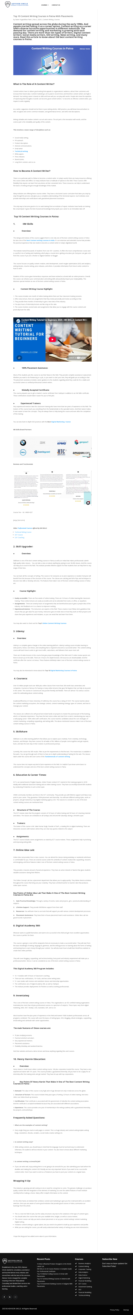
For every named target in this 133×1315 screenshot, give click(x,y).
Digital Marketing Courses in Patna (63, 670)
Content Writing (48, 20)
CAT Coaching (19, 537)
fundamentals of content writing (57, 757)
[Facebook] (4, 1297)
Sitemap (126, 1310)
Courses (57, 20)
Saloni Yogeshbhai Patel (23, 20)
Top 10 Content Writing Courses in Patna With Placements (43, 16)
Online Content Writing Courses (54, 623)
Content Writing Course (31, 289)
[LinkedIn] (10, 1297)
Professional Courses (25, 528)
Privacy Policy (114, 1310)
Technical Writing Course (23, 532)
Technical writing (21, 151)
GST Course (19, 535)
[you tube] (15, 1297)
